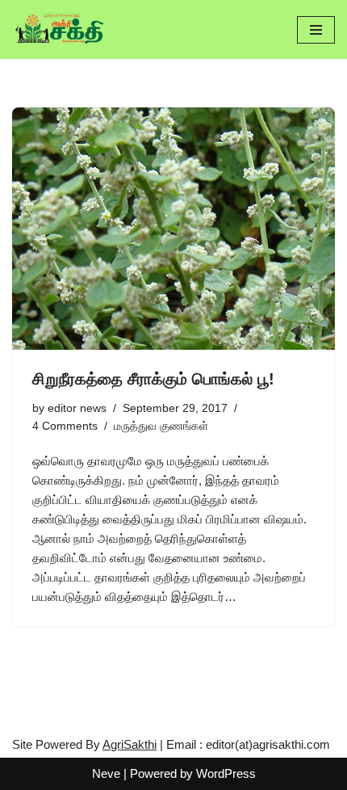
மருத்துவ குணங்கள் (161, 426)
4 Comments (65, 426)
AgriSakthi (129, 744)
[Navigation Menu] (316, 30)
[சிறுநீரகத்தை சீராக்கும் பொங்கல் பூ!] (173, 228)
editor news (77, 408)
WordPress (226, 773)
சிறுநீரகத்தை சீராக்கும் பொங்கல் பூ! (153, 379)
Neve (106, 773)
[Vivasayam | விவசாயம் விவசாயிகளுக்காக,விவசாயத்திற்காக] (60, 29)
